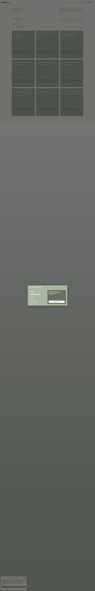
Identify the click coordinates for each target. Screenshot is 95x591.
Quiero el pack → (56, 301)
